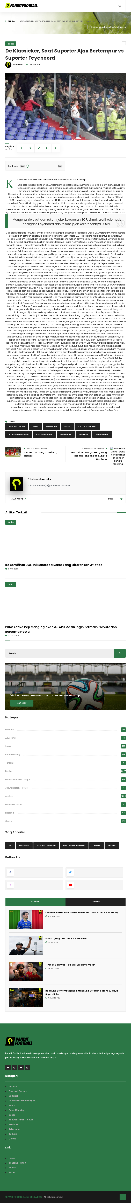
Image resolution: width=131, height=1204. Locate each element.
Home (12, 1158)
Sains (8, 746)
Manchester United (46, 845)
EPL (10, 845)
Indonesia (24, 845)
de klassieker (102, 434)
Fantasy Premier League (18, 779)
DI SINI (106, 224)
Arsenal (112, 845)
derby (35, 426)
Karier (12, 1172)
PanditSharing (12, 754)
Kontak (13, 1167)
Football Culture (13, 804)
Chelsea (96, 845)
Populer (35, 901)
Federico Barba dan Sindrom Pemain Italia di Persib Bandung (82, 912)
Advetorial (10, 737)
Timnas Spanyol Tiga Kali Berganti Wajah (70, 964)
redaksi (47, 479)
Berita (8, 771)
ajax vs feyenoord (87, 426)
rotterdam (65, 434)
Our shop (22, 703)
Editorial (9, 729)
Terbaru (9, 762)
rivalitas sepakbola (18, 434)
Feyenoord (51, 426)
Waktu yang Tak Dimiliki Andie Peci (66, 938)
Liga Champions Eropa (74, 845)
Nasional (9, 812)
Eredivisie (83, 434)
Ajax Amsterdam (17, 426)
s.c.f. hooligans (44, 434)
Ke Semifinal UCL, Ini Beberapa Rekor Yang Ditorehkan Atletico (54, 565)
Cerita (11, 21)
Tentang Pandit (17, 1162)
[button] (10, 135)
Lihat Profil (17, 498)
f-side (67, 426)
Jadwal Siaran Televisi (16, 787)
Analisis (9, 796)
